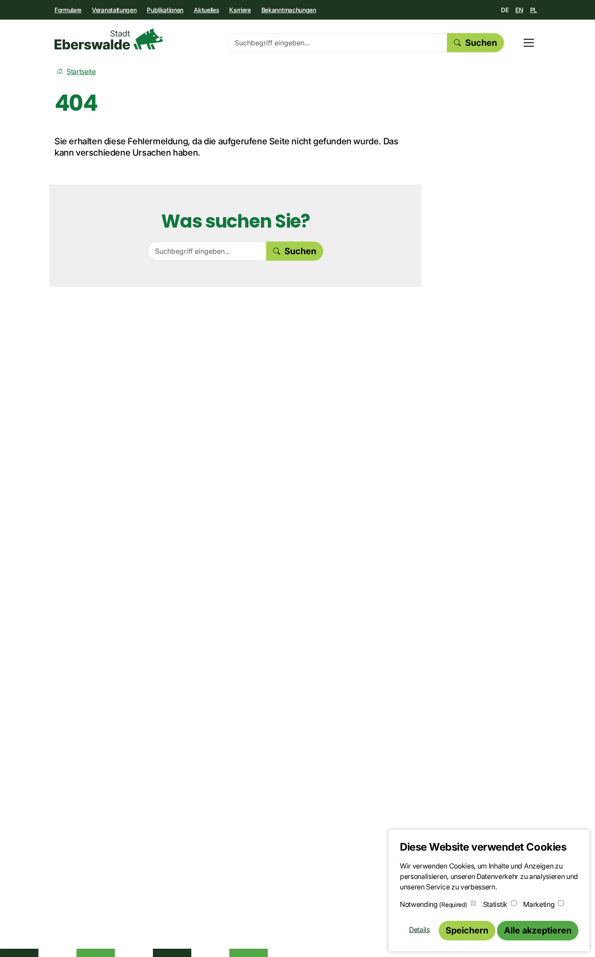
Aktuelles (206, 10)
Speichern (467, 930)
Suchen (481, 42)
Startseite (81, 71)
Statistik (495, 904)
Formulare (67, 10)
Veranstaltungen (114, 10)
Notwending (433, 904)
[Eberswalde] (108, 39)
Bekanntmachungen (288, 10)
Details (419, 929)
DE (504, 10)
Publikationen (165, 10)
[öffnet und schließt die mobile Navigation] (529, 42)
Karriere (239, 10)
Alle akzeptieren (537, 930)
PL (533, 10)
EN (519, 10)
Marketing (538, 904)
